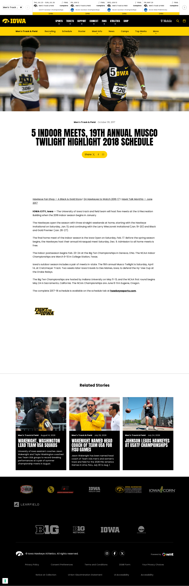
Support (81, 21)
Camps (125, 32)
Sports (59, 21)
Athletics (115, 21)
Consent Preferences (62, 564)
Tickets (70, 21)
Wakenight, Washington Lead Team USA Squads (39, 442)
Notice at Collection (46, 574)
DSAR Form (124, 564)
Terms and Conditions (96, 564)
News (111, 31)
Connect (94, 21)
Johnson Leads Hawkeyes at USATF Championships (147, 442)
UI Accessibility (121, 574)
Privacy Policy (32, 564)
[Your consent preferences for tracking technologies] (5, 581)
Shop (126, 21)
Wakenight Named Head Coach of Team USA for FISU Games (92, 445)
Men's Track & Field (85, 122)
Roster (81, 31)
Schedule (67, 31)
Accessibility (147, 574)
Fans (104, 21)
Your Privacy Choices (153, 564)
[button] (184, 7)
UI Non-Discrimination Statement (85, 574)
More (156, 31)
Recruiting (50, 31)
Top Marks (141, 31)
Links (51, 13)
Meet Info (97, 31)
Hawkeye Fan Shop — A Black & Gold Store (57, 199)
